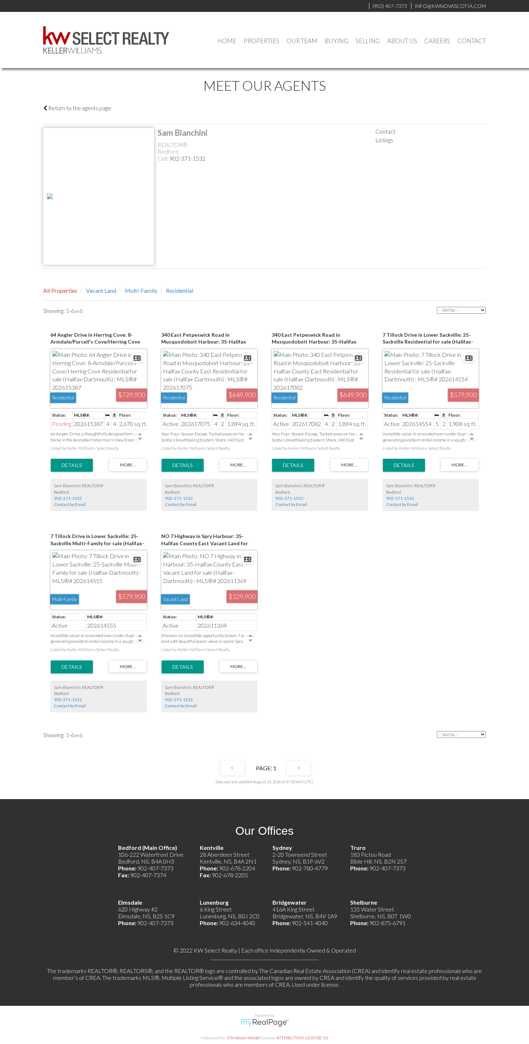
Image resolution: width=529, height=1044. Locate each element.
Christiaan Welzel (243, 1037)
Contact (471, 41)
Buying (336, 41)
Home (226, 41)
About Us (402, 41)
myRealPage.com (264, 1023)
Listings (384, 139)
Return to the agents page (79, 107)
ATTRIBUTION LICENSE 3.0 (302, 1037)
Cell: (163, 158)
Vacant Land (101, 290)
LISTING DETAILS (72, 465)
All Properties (60, 290)
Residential (179, 290)
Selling (368, 41)
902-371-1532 (187, 158)
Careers (437, 41)
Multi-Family (141, 290)
